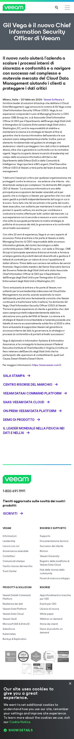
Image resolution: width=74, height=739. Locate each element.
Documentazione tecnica (54, 541)
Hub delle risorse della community (52, 571)
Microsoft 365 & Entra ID (16, 624)
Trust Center (10, 571)
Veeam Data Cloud (13, 614)
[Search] (57, 7)
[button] (37, 730)
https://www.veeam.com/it (46, 365)
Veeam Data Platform (14, 609)
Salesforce (9, 629)
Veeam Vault (10, 619)
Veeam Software (53, 100)
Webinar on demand (51, 619)
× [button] (70, 683)
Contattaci (9, 556)
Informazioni (10, 536)
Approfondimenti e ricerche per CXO (55, 597)
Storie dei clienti (49, 624)
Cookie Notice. (20, 722)
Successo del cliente (51, 546)
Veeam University (49, 556)
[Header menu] (67, 7)
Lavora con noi (11, 546)
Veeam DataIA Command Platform (17, 597)
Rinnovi (44, 551)
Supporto (45, 536)
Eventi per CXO (48, 604)
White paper (47, 614)
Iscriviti (10, 513)
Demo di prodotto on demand (51, 631)
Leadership (9, 541)
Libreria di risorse (49, 609)
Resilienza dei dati (13, 604)
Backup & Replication (14, 639)
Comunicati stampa (14, 561)
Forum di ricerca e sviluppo (55, 578)
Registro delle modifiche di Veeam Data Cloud (54, 563)
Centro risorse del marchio (18, 566)
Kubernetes (9, 634)
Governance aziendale (15, 551)
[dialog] (37, 709)
